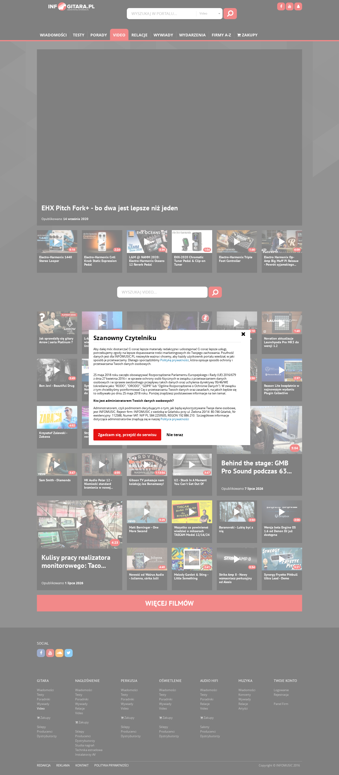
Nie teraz (175, 434)
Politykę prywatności (174, 360)
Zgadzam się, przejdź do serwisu (127, 434)
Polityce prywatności (175, 419)
